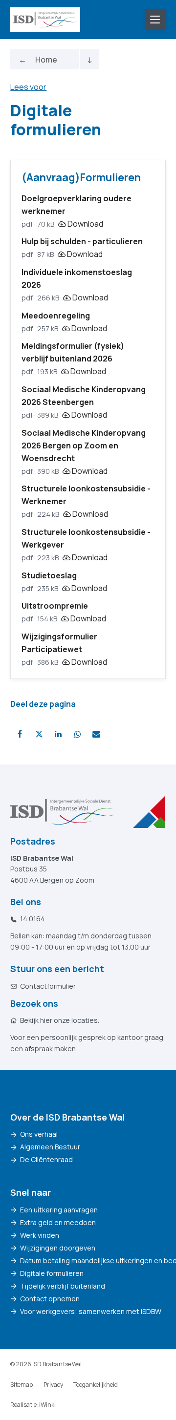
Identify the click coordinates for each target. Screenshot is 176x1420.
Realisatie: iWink (32, 1404)
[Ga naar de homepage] (45, 19)
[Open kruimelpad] (89, 59)
